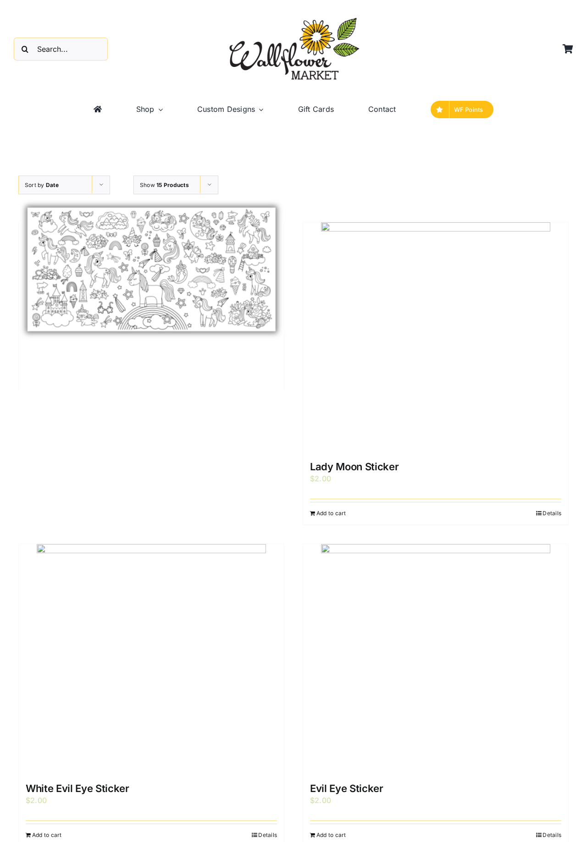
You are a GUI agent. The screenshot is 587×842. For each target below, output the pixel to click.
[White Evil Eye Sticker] (151, 658)
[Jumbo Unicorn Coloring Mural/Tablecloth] (151, 269)
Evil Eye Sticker (346, 788)
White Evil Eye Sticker (77, 788)
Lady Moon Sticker (354, 467)
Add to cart (331, 513)
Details (552, 513)
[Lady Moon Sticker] (435, 336)
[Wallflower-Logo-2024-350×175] (293, 18)
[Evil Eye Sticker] (435, 658)
